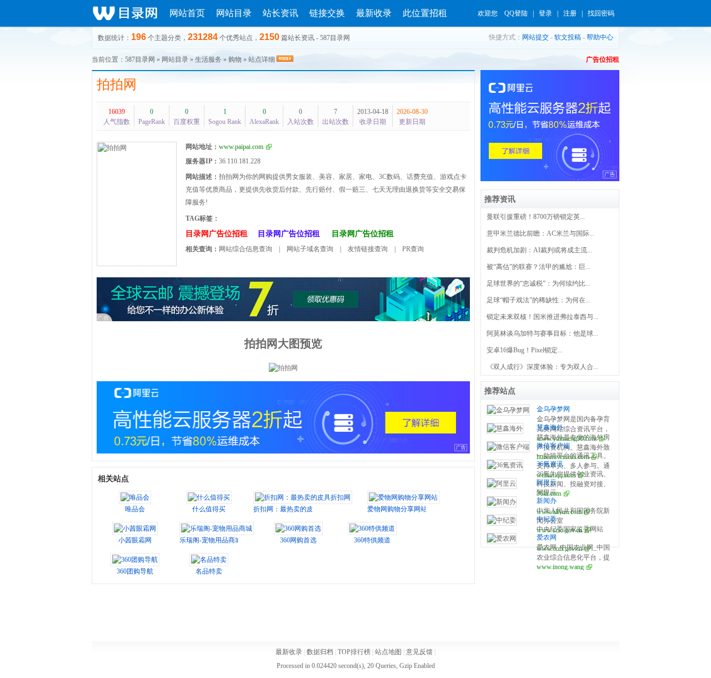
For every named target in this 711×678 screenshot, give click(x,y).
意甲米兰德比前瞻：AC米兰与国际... (540, 233)
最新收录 (374, 13)
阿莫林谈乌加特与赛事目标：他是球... (542, 333)
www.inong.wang (560, 567)
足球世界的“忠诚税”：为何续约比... (538, 283)
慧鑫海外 (550, 427)
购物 (235, 59)
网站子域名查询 (310, 249)
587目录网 (140, 59)
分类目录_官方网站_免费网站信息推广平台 (125, 13)
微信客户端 (553, 446)
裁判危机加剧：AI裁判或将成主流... (539, 250)
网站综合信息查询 (245, 249)
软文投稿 (567, 37)
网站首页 (187, 13)
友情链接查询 (368, 249)
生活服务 (208, 59)
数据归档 (320, 652)
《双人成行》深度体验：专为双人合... (542, 367)
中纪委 (547, 519)
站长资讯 (280, 13)
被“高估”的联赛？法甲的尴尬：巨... (538, 267)
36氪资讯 (550, 464)
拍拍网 (117, 84)
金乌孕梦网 (553, 409)
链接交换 (327, 13)
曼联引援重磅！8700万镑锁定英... (536, 217)
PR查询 (413, 249)
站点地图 (388, 652)
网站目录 (234, 13)
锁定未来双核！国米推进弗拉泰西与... (542, 317)
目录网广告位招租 (217, 234)
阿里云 (547, 482)
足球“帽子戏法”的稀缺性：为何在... (538, 300)
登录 (545, 13)
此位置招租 (425, 13)
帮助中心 (600, 37)
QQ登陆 (516, 13)
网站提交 (535, 37)
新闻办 (547, 501)
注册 (570, 13)
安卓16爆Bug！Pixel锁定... (525, 350)
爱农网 (547, 537)
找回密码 (601, 13)
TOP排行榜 (354, 652)
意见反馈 (419, 652)
